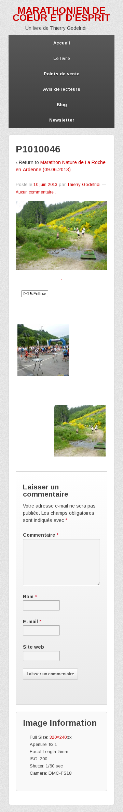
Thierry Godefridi (83, 184)
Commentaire (40, 535)
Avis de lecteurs (61, 89)
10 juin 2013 (45, 184)
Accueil (61, 43)
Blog (62, 104)
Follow (39, 293)
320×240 (58, 737)
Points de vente (62, 73)
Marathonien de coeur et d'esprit (61, 14)
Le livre (61, 58)
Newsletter (61, 120)
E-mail (30, 621)
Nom (28, 596)
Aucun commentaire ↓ (36, 192)
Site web (33, 647)
